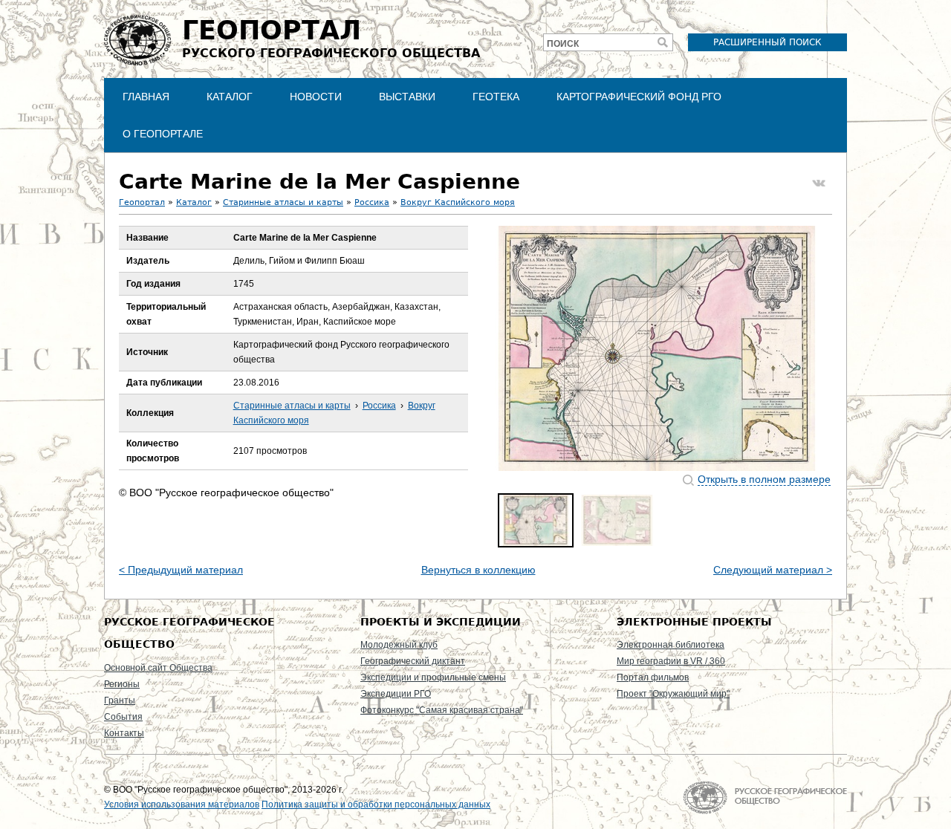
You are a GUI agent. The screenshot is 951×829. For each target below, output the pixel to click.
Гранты (119, 700)
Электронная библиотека (670, 645)
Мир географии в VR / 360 (671, 661)
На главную (765, 797)
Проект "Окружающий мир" (673, 694)
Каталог (230, 97)
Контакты (124, 733)
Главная (146, 97)
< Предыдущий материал (181, 570)
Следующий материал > (772, 570)
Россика (371, 202)
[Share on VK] (818, 183)
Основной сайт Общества (158, 668)
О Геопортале (163, 134)
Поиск (563, 44)
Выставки (407, 97)
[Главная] (137, 40)
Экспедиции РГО (395, 694)
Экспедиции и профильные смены (433, 677)
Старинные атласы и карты (283, 202)
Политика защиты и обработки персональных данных (376, 804)
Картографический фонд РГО (638, 97)
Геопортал (142, 202)
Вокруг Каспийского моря (457, 202)
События (123, 717)
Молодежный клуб (399, 645)
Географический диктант (412, 661)
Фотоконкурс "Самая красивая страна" (441, 710)
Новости (316, 97)
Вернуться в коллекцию (478, 570)
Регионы (122, 684)
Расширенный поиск (767, 42)
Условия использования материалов (181, 804)
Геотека (496, 97)
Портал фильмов (653, 677)
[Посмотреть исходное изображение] (657, 348)
